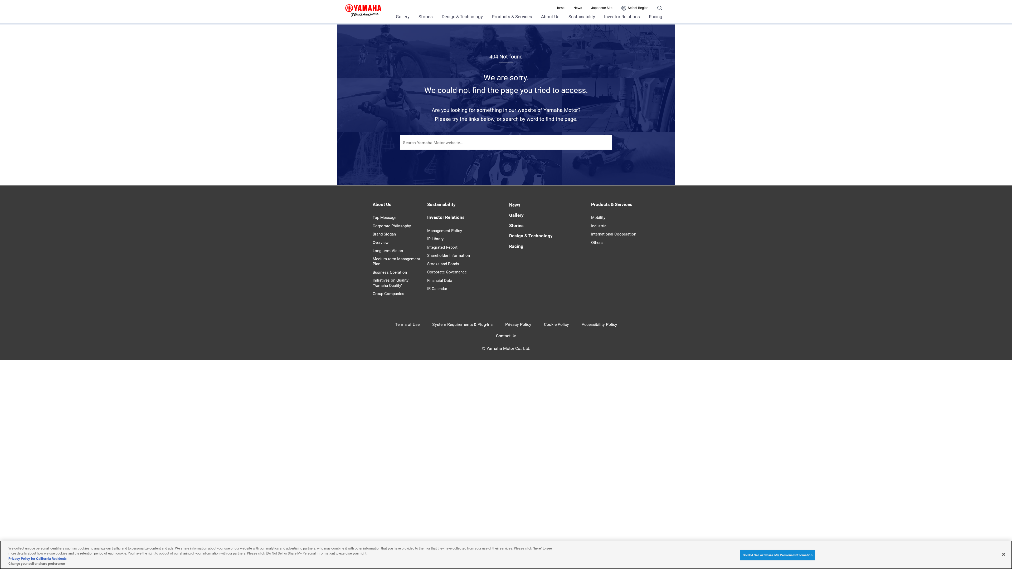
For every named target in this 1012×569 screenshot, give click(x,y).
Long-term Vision (388, 250)
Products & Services (512, 16)
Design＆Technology (462, 16)
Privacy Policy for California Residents (37, 559)
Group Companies (388, 293)
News (577, 8)
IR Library (435, 239)
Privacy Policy (518, 324)
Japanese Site (601, 8)
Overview (380, 242)
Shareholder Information (448, 255)
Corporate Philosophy (392, 226)
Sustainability (581, 16)
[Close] (1003, 554)
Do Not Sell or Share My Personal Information (777, 555)
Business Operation (390, 272)
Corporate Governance (447, 272)
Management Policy (444, 230)
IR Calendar (437, 288)
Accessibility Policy (599, 324)
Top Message (384, 217)
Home (560, 8)
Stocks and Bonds (443, 264)
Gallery (403, 16)
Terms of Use (407, 324)
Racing (655, 16)
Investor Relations (622, 16)
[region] (506, 555)
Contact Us (506, 335)
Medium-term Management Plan (396, 262)
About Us (550, 16)
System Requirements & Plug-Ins (462, 324)
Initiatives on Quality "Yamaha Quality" (390, 283)
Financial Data (439, 280)
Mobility (598, 217)
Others (597, 242)
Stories (426, 16)
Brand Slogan (384, 234)
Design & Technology (531, 235)
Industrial (599, 226)
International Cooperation (613, 234)
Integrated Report (442, 247)
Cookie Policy (556, 324)
